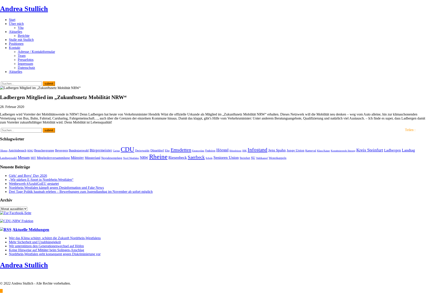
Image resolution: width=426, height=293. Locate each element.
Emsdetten (181, 150)
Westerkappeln (277, 157)
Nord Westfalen (131, 158)
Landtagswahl (8, 157)
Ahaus (4, 150)
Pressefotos (26, 60)
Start (12, 20)
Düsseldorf (157, 150)
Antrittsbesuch (17, 150)
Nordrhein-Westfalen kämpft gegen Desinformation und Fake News (56, 187)
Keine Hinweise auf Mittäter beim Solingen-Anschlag (46, 250)
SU (253, 157)
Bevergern (61, 150)
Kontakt (14, 48)
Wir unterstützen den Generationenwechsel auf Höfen (46, 246)
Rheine (158, 156)
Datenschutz (26, 68)
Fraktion (210, 150)
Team (22, 56)
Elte (167, 150)
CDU (127, 149)
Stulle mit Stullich (21, 40)
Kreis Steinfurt (369, 149)
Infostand (257, 150)
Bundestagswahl (79, 150)
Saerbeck (196, 157)
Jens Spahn (277, 150)
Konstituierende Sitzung (343, 150)
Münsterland (92, 157)
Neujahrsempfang (111, 157)
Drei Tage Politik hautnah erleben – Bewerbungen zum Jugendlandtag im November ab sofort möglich (81, 191)
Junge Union (295, 150)
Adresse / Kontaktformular (36, 52)
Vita (21, 28)
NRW (144, 157)
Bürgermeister (101, 150)
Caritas (116, 150)
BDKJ (30, 150)
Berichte (24, 36)
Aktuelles (15, 32)
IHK (244, 150)
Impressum (25, 64)
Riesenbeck (177, 157)
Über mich (16, 24)
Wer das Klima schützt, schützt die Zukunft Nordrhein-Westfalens (55, 238)
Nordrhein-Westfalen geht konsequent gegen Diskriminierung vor (55, 254)
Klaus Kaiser (323, 150)
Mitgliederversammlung (53, 157)
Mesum (24, 157)
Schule (209, 158)
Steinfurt (245, 157)
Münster (77, 157)
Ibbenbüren (235, 150)
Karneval (310, 150)
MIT (33, 157)
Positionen (16, 44)
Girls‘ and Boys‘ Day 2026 (28, 175)
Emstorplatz (198, 150)
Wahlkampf (262, 158)
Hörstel (222, 150)
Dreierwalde (142, 150)
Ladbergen (392, 150)
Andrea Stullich (24, 9)
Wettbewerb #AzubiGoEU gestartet (34, 183)
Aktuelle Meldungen (30, 229)
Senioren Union (226, 157)
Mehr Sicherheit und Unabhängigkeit (35, 242)
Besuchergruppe (44, 150)
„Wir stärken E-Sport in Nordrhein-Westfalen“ (41, 179)
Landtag (408, 150)
